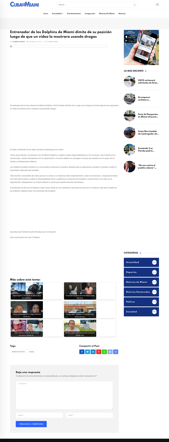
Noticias (122, 14)
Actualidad (57, 14)
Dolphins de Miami (18, 352)
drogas (31, 352)
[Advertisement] (64, 129)
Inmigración (90, 14)
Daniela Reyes (19, 42)
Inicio (45, 14)
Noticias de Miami (107, 14)
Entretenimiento (74, 14)
